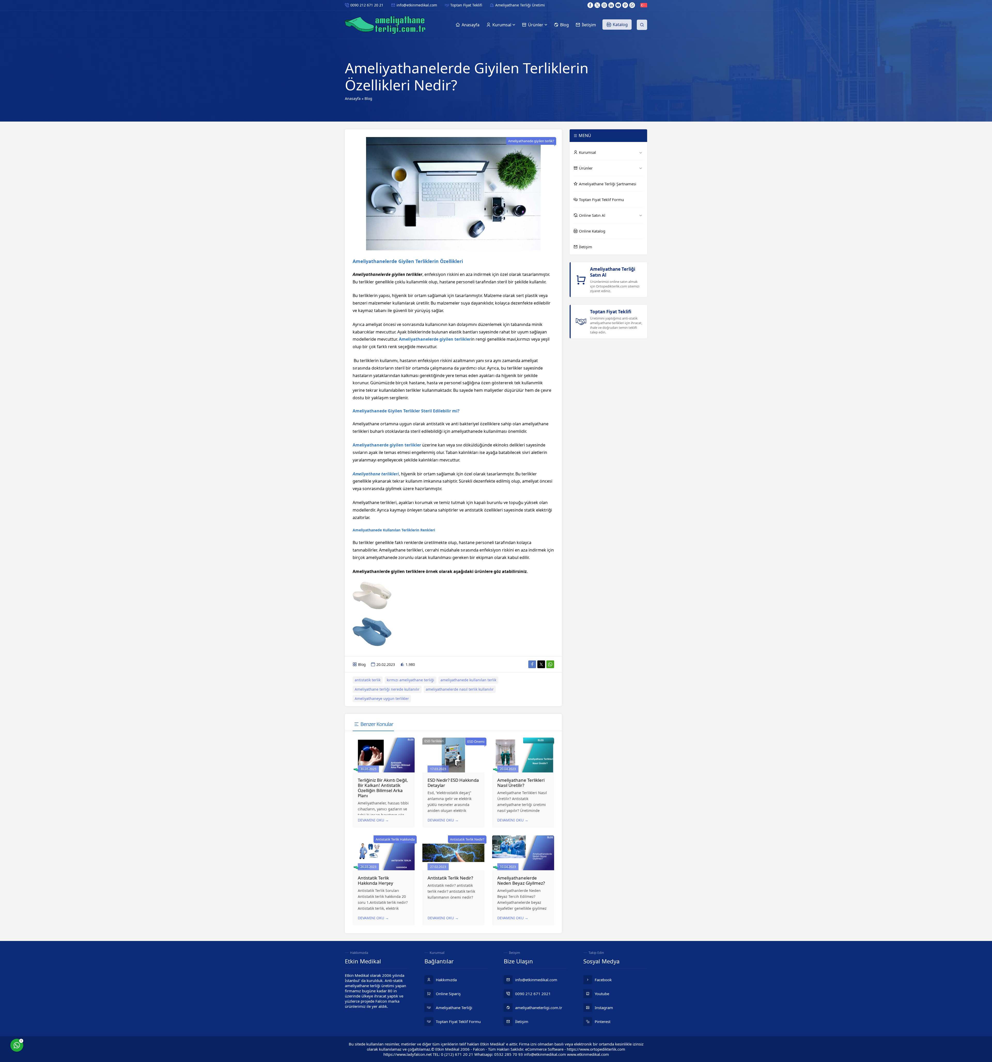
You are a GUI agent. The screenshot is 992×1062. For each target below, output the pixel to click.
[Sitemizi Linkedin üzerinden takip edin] (611, 5)
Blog (368, 98)
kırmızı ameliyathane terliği (410, 679)
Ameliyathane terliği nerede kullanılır (387, 689)
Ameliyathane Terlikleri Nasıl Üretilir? (521, 782)
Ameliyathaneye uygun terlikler (382, 698)
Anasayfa (353, 98)
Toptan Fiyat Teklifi (466, 5)
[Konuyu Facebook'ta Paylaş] (532, 664)
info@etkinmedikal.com (417, 5)
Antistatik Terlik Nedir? (450, 878)
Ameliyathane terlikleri (376, 474)
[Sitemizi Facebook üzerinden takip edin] (590, 5)
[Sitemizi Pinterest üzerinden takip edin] (625, 5)
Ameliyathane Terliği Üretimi (520, 5)
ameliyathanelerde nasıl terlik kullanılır (460, 689)
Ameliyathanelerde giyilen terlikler (435, 339)
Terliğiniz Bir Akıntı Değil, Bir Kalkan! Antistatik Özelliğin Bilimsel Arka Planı (383, 788)
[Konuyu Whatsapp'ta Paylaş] (550, 664)
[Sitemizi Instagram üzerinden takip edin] (604, 5)
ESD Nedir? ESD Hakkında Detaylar (453, 782)
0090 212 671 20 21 (366, 5)
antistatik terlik (368, 679)
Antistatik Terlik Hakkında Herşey (375, 880)
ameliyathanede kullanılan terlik (468, 679)
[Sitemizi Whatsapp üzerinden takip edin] (632, 5)
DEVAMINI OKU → (373, 820)
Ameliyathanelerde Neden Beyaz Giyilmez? (521, 880)
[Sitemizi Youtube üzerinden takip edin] (618, 5)
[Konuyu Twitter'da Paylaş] (541, 664)
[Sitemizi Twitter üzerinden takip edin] (597, 5)
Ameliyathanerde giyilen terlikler (387, 445)
